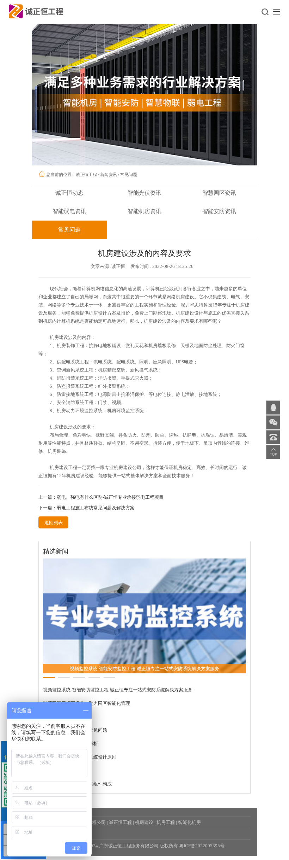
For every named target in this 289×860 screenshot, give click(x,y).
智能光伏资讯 (144, 193)
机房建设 (144, 822)
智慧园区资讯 (219, 193)
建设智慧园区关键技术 (66, 716)
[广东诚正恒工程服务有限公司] (36, 10)
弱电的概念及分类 (61, 770)
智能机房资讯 (144, 211)
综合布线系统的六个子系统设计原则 (79, 757)
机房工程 (165, 822)
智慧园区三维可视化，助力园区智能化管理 (86, 703)
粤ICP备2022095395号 (202, 845)
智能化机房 (189, 822)
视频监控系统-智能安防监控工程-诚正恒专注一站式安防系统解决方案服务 (117, 689)
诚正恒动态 (69, 193)
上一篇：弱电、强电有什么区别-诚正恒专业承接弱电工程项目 (101, 497)
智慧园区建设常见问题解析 (70, 743)
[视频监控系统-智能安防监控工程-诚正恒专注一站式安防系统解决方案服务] (144, 615)
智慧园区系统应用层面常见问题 (75, 730)
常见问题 (128, 174)
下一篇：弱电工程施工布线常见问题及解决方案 (86, 507)
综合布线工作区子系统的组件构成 (77, 783)
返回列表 (53, 522)
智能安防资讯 (219, 211)
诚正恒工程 (86, 174)
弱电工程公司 (92, 822)
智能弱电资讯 (69, 211)
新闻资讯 (108, 174)
